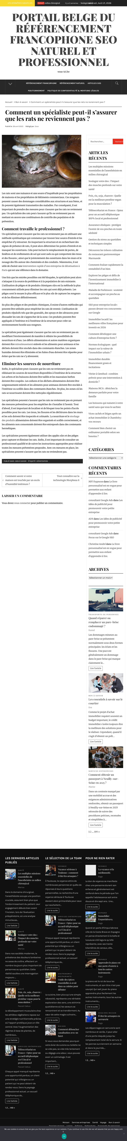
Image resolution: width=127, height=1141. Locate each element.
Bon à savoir (20, 461)
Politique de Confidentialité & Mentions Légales (73, 91)
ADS (91, 518)
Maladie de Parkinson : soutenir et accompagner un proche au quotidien (106, 294)
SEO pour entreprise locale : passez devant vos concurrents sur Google (105, 308)
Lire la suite (52, 910)
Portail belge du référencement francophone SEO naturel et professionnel (63, 39)
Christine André (97, 544)
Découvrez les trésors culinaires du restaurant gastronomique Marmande (106, 254)
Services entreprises (101, 771)
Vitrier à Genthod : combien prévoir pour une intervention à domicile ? (105, 377)
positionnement (36, 91)
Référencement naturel (72, 83)
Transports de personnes (104, 614)
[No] (124, 1135)
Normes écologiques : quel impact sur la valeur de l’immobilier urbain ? (103, 348)
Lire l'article (95, 668)
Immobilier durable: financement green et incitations (100, 363)
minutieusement (24, 344)
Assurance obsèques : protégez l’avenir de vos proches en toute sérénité (105, 229)
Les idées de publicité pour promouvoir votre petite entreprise (105, 522)
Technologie (90, 1126)
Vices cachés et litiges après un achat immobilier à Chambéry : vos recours (105, 417)
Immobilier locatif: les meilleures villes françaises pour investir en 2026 (106, 323)
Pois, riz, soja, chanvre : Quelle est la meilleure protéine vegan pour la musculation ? (105, 199)
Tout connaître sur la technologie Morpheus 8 (66, 478)
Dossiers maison (107, 1013)
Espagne (102, 913)
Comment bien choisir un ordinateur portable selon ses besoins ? (104, 432)
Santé (21, 870)
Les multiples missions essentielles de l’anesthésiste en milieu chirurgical (105, 170)
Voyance (62, 866)
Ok (64, 1136)
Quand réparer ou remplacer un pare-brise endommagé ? (104, 622)
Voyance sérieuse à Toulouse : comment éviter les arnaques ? (68, 872)
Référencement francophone (41, 83)
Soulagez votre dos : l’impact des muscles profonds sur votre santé (80, 3)
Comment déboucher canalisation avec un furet (68, 1032)
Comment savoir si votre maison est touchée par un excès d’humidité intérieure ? (22, 480)
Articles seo (94, 83)
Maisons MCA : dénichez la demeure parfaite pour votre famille (103, 392)
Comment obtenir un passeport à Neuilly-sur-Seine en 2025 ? (103, 778)
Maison (62, 1026)
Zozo (37, 126)
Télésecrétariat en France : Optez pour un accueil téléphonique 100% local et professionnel (106, 214)
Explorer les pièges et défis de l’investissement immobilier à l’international (105, 279)
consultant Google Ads (101, 500)
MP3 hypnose (96, 481)
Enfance (102, 959)
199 (96, 831)
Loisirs (70, 1126)
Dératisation (42, 461)
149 (11, 1107)
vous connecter (22, 503)
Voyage (103, 1122)
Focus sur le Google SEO (101, 537)
